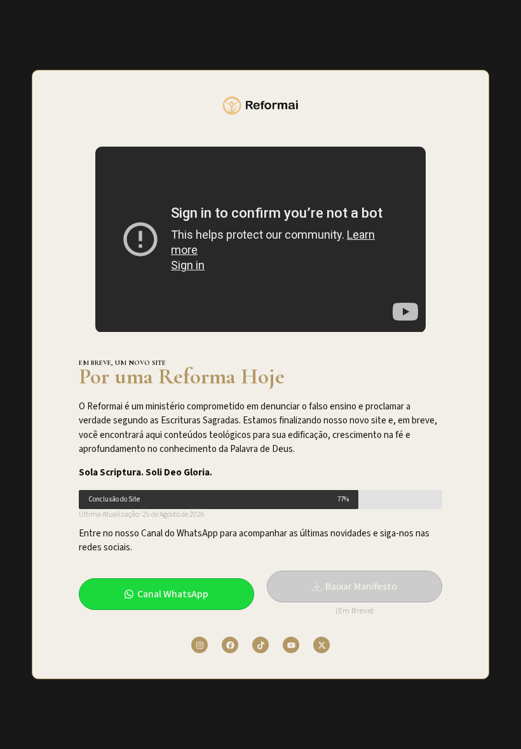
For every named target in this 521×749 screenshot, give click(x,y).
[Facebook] (230, 645)
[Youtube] (291, 645)
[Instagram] (199, 645)
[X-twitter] (321, 645)
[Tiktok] (260, 645)
